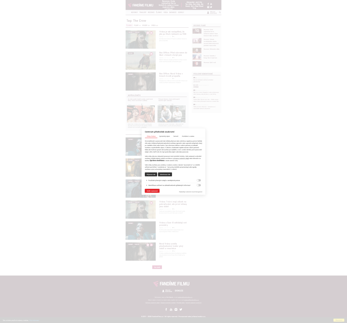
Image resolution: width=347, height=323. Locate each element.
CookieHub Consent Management (193, 192)
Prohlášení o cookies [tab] (188, 136)
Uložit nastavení (152, 191)
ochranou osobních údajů (181, 158)
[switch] (197, 190)
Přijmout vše (151, 174)
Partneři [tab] (176, 136)
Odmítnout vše (165, 174)
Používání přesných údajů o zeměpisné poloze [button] (164, 180)
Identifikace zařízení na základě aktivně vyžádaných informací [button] (169, 185)
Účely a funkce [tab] (151, 136)
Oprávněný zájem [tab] (164, 136)
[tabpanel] (173, 176)
